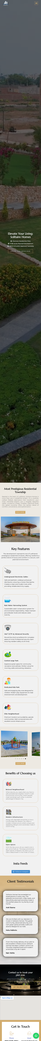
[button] (36, 3)
